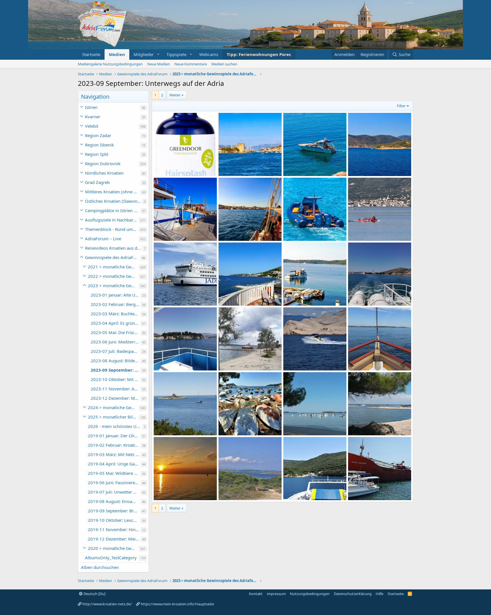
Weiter (174, 95)
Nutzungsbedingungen (310, 593)
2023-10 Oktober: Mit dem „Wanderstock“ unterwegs (116, 379)
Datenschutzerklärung (353, 593)
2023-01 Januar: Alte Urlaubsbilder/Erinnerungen (116, 295)
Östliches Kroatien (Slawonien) (113, 201)
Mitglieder (144, 54)
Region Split (96, 154)
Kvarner (92, 116)
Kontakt (256, 593)
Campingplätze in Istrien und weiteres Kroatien (113, 210)
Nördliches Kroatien (104, 173)
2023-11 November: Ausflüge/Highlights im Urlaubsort (116, 389)
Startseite (91, 54)
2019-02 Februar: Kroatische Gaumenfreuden (114, 445)
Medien (117, 54)
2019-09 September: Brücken (114, 510)
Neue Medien (158, 64)
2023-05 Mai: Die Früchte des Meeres (116, 332)
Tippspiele (176, 54)
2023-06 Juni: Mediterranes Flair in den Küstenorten (116, 342)
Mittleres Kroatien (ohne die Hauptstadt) (113, 191)
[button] (158, 54)
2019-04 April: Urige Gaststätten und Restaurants (114, 464)
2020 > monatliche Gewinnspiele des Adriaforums (113, 548)
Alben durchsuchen (100, 567)
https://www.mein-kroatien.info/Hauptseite (177, 603)
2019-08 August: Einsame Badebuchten (114, 501)
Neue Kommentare (190, 64)
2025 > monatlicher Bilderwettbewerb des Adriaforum (113, 417)
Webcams (208, 54)
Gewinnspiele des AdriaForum (112, 257)
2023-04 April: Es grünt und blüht (116, 323)
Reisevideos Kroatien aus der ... (113, 248)
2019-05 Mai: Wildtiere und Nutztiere (114, 473)
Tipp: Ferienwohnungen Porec (259, 54)
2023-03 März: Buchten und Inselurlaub (116, 313)
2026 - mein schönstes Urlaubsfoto (115, 426)
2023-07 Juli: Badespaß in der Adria (116, 351)
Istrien (91, 107)
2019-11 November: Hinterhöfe (114, 529)
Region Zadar (98, 135)
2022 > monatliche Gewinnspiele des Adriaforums (113, 276)
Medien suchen (224, 64)
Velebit (91, 126)
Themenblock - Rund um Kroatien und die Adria (112, 229)
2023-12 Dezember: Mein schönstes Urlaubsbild (116, 398)
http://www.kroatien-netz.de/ (107, 603)
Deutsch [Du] (94, 593)
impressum (276, 593)
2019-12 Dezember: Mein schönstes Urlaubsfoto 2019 (114, 539)
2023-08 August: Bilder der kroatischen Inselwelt (116, 360)
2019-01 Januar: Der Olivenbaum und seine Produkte (114, 435)
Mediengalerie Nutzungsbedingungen (110, 64)
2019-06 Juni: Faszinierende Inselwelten (114, 482)
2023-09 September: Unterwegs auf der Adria (116, 370)
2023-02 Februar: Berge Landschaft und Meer (116, 304)
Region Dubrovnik (102, 163)
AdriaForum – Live (103, 238)
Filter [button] (401, 105)
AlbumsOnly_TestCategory (111, 557)
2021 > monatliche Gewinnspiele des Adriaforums (113, 267)
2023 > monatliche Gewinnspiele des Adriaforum (113, 285)
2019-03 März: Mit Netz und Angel (114, 454)
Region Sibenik (99, 145)
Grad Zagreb (97, 182)
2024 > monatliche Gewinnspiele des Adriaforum (113, 407)
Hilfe (379, 593)
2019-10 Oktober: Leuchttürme (114, 520)
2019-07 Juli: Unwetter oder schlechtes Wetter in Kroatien (114, 492)
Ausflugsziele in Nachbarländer (112, 220)
